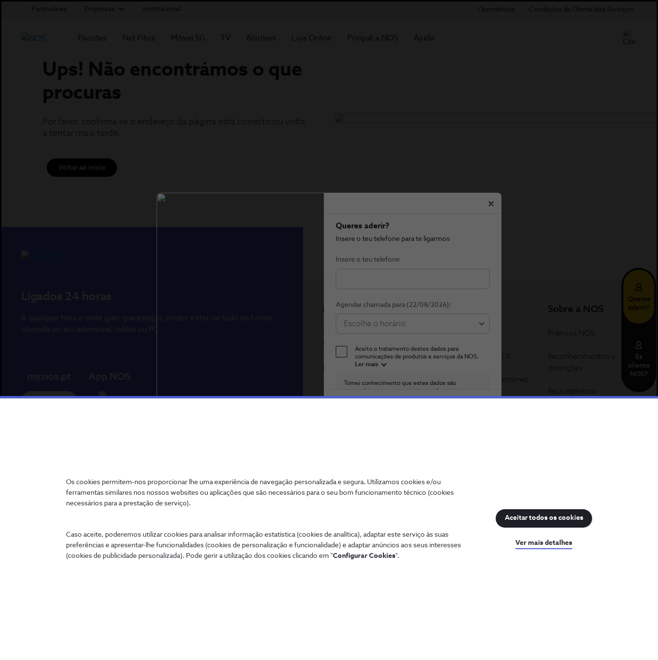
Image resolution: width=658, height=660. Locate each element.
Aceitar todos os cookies (544, 518)
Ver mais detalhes (543, 543)
